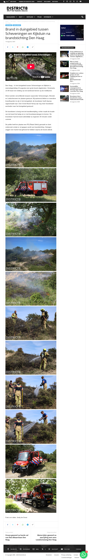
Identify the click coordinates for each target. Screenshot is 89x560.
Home (6, 21)
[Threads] (84, 1)
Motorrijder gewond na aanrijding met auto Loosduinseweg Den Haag (46, 537)
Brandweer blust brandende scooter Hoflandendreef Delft (76, 97)
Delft (20, 17)
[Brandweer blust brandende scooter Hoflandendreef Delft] (64, 98)
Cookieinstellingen (66, 557)
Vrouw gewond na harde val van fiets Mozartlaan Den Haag (16, 537)
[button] (82, 17)
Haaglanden (10, 17)
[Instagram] (67, 1)
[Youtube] (80, 1)
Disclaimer (47, 1)
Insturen (55, 1)
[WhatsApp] (77, 1)
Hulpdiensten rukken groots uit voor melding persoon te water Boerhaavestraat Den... (76, 77)
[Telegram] (27, 47)
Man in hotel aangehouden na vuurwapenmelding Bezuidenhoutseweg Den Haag (76, 65)
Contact (39, 1)
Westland (30, 17)
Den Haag (13, 21)
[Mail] (70, 1)
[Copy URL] (32, 47)
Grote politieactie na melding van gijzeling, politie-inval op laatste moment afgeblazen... (77, 54)
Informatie (47, 17)
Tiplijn (39, 17)
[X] (74, 1)
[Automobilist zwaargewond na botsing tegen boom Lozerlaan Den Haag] (64, 88)
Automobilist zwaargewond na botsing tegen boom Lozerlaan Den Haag (76, 88)
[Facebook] (63, 1)
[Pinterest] (17, 47)
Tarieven (76, 557)
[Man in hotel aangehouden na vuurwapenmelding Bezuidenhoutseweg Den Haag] (64, 64)
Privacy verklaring (66, 555)
